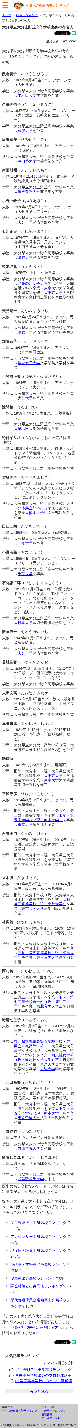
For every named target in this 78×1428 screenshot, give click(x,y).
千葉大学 (25, 574)
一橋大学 (25, 543)
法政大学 (25, 257)
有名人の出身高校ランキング (47, 5)
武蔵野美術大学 (31, 1179)
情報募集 (46, 1414)
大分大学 (25, 222)
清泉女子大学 (29, 363)
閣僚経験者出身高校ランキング (36, 1286)
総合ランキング (27, 15)
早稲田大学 (27, 95)
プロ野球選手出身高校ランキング (38, 1223)
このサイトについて (53, 1410)
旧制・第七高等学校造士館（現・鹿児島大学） (44, 1001)
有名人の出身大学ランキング (19, 1410)
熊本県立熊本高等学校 (36, 508)
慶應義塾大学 (29, 192)
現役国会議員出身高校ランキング (38, 1250)
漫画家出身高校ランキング (32, 1278)
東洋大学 (47, 1064)
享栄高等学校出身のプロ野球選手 (43, 1375)
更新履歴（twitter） (53, 1418)
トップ (6, 15)
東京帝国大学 (32, 909)
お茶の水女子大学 (33, 283)
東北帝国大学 (47, 1006)
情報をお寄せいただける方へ (37, 1327)
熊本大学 (36, 513)
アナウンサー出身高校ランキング (38, 1237)
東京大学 (51, 288)
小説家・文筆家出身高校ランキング (40, 1264)
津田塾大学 (27, 161)
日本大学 (25, 623)
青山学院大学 (29, 1148)
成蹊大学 (25, 131)
